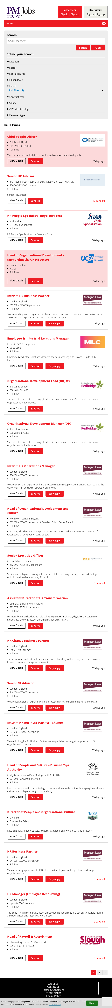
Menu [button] (9, 23)
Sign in (64, 14)
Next (104, 972)
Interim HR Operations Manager (31, 466)
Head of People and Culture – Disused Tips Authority (38, 767)
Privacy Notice (53, 992)
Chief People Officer (22, 136)
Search (83, 47)
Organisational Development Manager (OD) (39, 423)
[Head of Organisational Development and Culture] (92, 512)
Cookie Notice (55, 1004)
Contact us (53, 986)
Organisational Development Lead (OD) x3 (38, 381)
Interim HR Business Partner (28, 296)
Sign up (75, 14)
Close (92, 1003)
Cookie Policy (53, 996)
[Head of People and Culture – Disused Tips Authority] (92, 769)
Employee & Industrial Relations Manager (38, 338)
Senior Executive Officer (25, 555)
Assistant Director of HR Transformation (37, 598)
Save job (35, 161)
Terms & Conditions (53, 989)
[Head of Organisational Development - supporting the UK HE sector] (92, 259)
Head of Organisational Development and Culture (38, 510)
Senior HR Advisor (20, 176)
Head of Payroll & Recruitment (29, 936)
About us (53, 983)
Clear (98, 47)
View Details (16, 160)
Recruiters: (95, 10)
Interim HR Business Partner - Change (35, 722)
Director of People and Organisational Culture (41, 812)
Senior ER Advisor (20, 683)
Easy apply (55, 323)
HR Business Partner (22, 851)
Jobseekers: (70, 10)
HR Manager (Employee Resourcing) (33, 894)
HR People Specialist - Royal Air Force (34, 216)
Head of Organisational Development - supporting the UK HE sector (35, 257)
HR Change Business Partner (28, 640)
